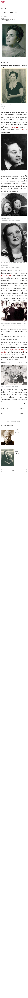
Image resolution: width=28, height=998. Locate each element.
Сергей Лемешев (6, 275)
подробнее (21, 413)
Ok (18, 420)
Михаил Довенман (20, 185)
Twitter (13, 420)
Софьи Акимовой (14, 127)
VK (8, 420)
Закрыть (24, 62)
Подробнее (21, 408)
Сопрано (4, 14)
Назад (14, 470)
